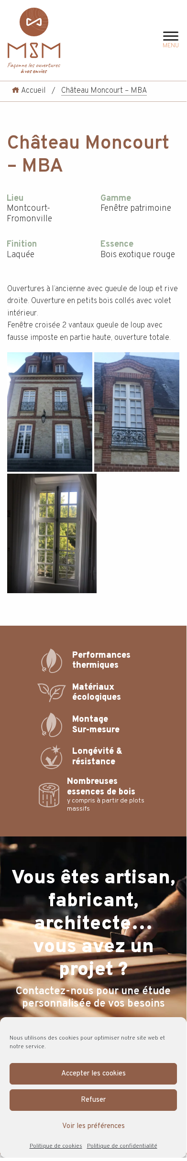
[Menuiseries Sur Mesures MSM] (34, 40)
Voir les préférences (93, 1126)
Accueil (32, 91)
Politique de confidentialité (122, 1146)
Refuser (93, 1100)
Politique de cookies (56, 1146)
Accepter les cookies (93, 1073)
